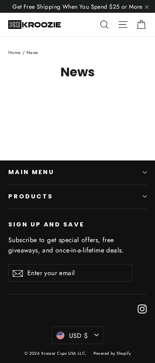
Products (30, 196)
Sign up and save (46, 224)
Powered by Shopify (112, 353)
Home (14, 52)
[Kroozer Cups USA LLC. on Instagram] (142, 308)
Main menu (31, 172)
